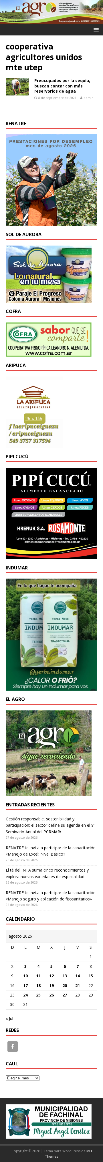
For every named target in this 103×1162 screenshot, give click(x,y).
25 (38, 995)
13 (64, 975)
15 (90, 975)
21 (77, 985)
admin (89, 97)
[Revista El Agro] (51, 20)
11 (38, 975)
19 (51, 985)
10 (25, 975)
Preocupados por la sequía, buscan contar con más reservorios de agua (62, 85)
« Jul (9, 1018)
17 (25, 985)
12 (51, 975)
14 (77, 975)
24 (25, 995)
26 (51, 995)
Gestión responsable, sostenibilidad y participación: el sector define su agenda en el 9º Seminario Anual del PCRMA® (50, 825)
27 (64, 995)
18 (38, 985)
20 (64, 985)
